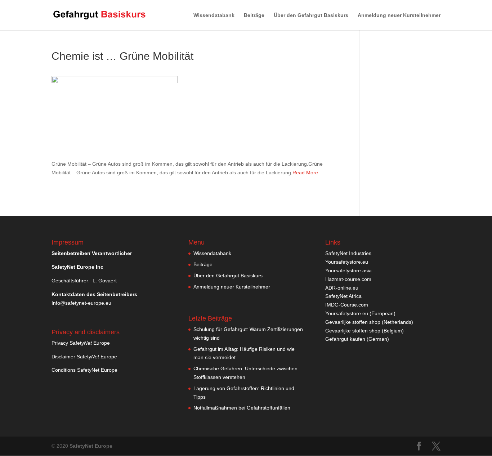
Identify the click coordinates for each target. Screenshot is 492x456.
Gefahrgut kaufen (345, 339)
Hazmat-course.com (348, 279)
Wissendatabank (213, 15)
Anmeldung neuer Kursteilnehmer (399, 15)
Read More (305, 172)
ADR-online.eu (341, 288)
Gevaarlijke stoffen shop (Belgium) (364, 331)
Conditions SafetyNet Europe (84, 370)
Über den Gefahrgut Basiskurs (311, 15)
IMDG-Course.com (346, 305)
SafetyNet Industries (348, 253)
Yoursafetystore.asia (348, 270)
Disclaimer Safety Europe (84, 356)
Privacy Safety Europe (81, 343)
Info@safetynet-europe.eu (81, 303)
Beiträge (254, 15)
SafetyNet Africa (343, 296)
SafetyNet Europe (91, 446)
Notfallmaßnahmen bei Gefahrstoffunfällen (241, 408)
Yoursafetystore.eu (346, 262)
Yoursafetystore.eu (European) (360, 313)
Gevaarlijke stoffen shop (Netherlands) (369, 322)
